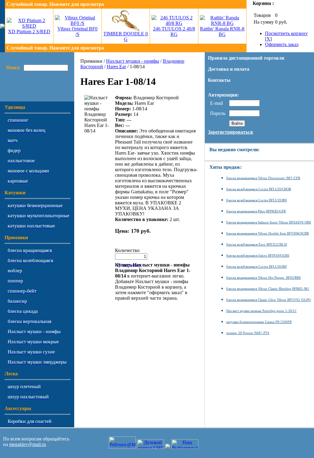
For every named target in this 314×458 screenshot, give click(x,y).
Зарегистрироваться (230, 132)
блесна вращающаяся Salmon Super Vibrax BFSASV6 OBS (268, 222)
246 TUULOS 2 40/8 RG (174, 31)
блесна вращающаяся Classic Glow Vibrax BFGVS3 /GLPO (268, 300)
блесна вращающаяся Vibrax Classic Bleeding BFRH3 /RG (267, 288)
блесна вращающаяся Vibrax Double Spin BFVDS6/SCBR (267, 233)
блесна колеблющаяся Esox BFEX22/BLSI (256, 244)
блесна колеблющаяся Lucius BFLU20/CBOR (258, 189)
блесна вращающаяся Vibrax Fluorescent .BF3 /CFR (263, 178)
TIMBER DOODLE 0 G (125, 36)
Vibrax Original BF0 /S (77, 31)
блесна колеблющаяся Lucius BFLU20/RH (256, 200)
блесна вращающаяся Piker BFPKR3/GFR (256, 211)
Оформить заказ (281, 44)
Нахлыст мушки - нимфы (132, 61)
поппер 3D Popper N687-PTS (247, 333)
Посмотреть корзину (286, 33)
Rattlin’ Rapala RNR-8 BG (222, 31)
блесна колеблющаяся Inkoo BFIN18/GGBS (257, 255)
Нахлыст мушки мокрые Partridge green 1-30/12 (261, 311)
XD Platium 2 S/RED (29, 31)
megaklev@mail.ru (27, 444)
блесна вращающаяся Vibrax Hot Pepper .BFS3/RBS (263, 277)
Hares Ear (116, 66)
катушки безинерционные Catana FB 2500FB (259, 322)
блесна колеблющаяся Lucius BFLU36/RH (256, 266)
